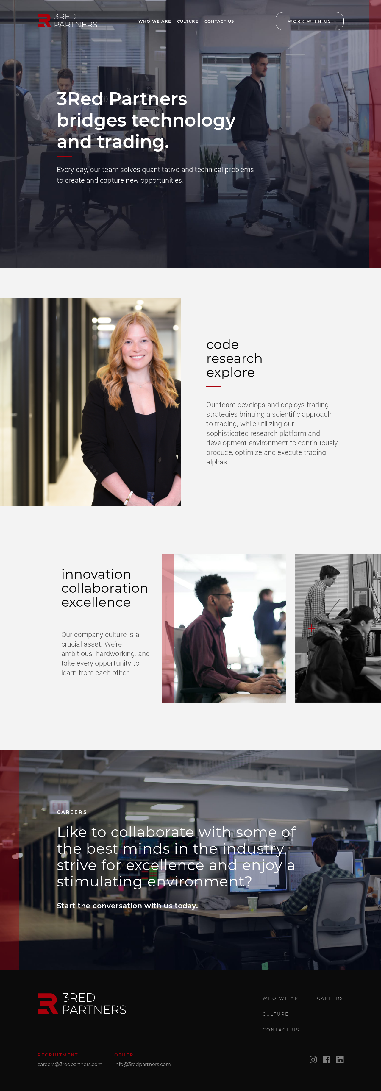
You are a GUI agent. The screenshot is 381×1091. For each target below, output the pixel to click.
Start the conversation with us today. (127, 905)
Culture (187, 21)
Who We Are (154, 21)
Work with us (309, 21)
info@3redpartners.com (142, 1064)
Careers (330, 998)
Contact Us (219, 21)
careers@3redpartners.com (70, 1064)
